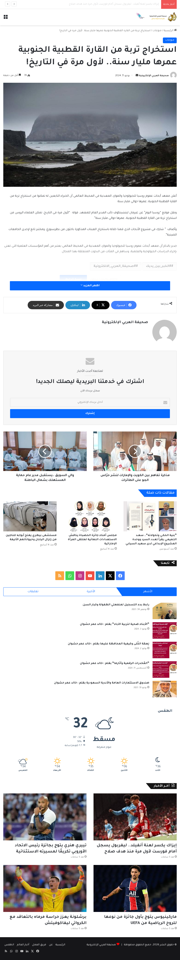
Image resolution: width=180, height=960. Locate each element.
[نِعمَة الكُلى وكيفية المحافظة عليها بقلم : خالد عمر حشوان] (165, 650)
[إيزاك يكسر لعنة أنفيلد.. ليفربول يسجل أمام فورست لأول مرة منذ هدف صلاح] (135, 816)
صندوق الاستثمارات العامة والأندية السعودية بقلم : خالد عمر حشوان (101, 683)
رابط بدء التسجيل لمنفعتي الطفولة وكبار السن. (115, 604)
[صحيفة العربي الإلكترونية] (156, 17)
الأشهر (147, 591)
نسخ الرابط (73, 279)
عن (51, 945)
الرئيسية (169, 30)
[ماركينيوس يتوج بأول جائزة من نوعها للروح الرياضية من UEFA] (135, 888)
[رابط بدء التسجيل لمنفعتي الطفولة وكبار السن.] (165, 611)
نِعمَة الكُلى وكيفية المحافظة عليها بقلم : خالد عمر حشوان (108, 643)
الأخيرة (91, 591)
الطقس (9, 945)
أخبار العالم (23, 945)
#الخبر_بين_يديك (158, 266)
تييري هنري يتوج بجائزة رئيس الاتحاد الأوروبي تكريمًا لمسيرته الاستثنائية (117, 4)
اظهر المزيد (91, 285)
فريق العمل (39, 945)
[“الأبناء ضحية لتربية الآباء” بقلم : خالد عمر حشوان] (165, 630)
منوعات (157, 30)
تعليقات (33, 591)
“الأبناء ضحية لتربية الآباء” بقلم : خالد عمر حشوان (114, 624)
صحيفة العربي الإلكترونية (154, 75)
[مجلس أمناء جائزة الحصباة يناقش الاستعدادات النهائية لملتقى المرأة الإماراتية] (90, 516)
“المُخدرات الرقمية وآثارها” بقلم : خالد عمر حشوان (114, 663)
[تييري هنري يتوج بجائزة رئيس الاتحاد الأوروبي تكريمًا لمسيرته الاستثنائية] (44, 816)
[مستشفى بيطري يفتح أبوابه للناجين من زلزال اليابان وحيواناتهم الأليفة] (30, 516)
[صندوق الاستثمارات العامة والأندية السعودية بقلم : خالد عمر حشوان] (165, 689)
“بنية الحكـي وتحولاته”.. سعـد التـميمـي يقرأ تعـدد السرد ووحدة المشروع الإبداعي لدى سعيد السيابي (151, 539)
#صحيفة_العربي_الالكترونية (115, 266)
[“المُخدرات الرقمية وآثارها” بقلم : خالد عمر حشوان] (165, 669)
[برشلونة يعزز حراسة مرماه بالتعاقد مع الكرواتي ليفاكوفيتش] (44, 888)
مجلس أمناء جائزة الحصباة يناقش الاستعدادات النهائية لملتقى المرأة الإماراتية (92, 539)
